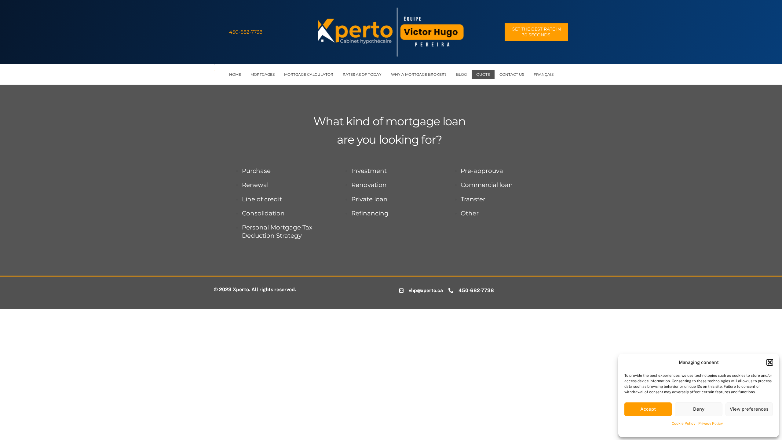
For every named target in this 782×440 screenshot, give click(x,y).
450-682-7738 (245, 32)
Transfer (473, 199)
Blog (461, 74)
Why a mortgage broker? (419, 74)
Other (470, 213)
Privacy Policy (710, 423)
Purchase (256, 170)
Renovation (369, 185)
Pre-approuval (483, 170)
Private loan (369, 199)
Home (235, 74)
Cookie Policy (683, 423)
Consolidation (263, 213)
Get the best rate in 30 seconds (536, 32)
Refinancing (370, 213)
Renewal (255, 185)
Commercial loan (487, 185)
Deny (698, 409)
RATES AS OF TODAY (362, 74)
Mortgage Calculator (308, 74)
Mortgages (262, 74)
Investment (369, 170)
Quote (483, 74)
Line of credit (262, 199)
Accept (648, 409)
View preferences (749, 409)
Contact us (511, 74)
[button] (770, 362)
